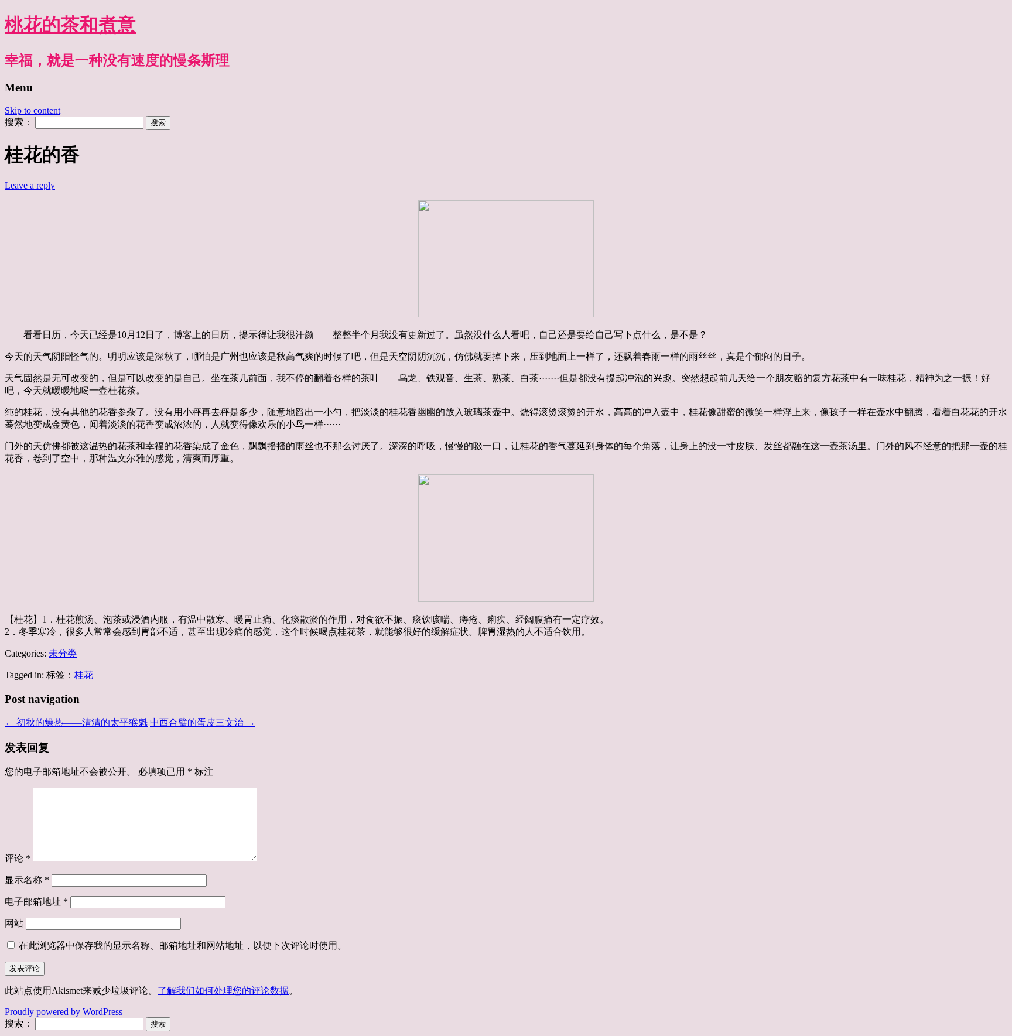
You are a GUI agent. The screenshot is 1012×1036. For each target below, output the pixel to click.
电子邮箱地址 (36, 902)
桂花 (83, 675)
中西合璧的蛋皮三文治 (202, 722)
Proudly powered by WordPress (63, 1012)
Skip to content (32, 110)
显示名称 (27, 880)
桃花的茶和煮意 (70, 24)
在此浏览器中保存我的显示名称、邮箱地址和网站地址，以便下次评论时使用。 (183, 945)
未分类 (63, 653)
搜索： (19, 122)
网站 (14, 923)
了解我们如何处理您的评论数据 (223, 991)
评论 (17, 858)
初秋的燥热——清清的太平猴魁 (76, 722)
